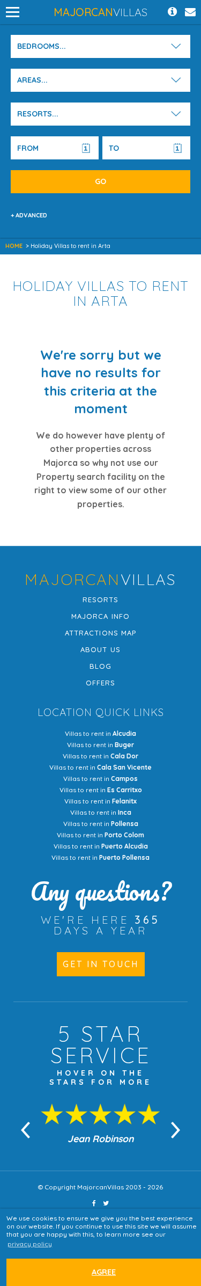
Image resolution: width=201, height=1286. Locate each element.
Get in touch (101, 964)
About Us (100, 649)
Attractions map (100, 633)
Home (14, 246)
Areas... (32, 80)
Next (176, 1130)
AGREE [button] (104, 1272)
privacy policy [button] (30, 1244)
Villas (100, 12)
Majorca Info (100, 616)
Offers (100, 682)
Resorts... (37, 114)
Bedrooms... (41, 46)
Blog (100, 666)
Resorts (100, 599)
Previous (26, 1130)
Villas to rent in (100, 733)
